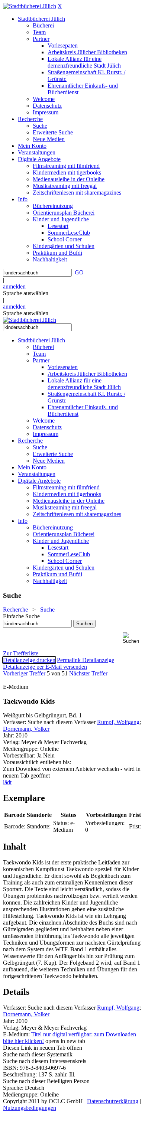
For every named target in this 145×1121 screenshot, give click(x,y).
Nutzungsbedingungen (29, 1108)
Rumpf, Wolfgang (118, 722)
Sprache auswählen (25, 293)
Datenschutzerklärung (112, 1101)
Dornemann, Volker (26, 729)
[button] (132, 638)
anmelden (14, 286)
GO (79, 272)
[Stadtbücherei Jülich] (29, 6)
